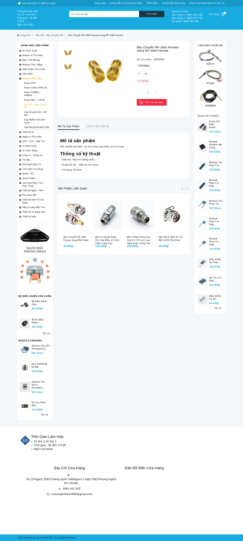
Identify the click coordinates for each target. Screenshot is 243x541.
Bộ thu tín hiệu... (215, 279)
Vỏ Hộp (26, 160)
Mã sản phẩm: (144, 59)
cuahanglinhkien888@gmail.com (71, 494)
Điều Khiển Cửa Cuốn (33, 69)
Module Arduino (30, 340)
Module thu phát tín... (216, 164)
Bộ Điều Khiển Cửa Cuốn (34, 296)
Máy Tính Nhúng (31, 60)
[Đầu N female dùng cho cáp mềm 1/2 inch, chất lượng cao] (108, 215)
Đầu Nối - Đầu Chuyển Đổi (35, 106)
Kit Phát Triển (29, 50)
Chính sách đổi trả (97, 126)
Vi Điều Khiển (29, 146)
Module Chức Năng (32, 64)
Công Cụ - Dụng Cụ (32, 155)
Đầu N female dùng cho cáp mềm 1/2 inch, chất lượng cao (107, 240)
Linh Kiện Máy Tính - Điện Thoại (33, 184)
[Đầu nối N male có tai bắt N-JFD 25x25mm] (171, 215)
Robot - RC (28, 173)
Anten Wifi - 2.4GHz (34, 100)
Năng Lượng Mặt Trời (33, 207)
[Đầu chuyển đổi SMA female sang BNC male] (76, 215)
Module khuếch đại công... (215, 144)
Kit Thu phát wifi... (39, 404)
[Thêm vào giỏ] (74, 230)
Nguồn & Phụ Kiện (32, 136)
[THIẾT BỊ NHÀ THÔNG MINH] (34, 256)
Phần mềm (152, 3)
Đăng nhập (100, 3)
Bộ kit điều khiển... (38, 321)
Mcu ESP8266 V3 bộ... (40, 365)
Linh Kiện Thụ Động (32, 169)
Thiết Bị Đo (28, 132)
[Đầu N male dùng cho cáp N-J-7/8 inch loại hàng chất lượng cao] (139, 215)
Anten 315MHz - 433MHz (32, 94)
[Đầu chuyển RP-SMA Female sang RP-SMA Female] (105, 70)
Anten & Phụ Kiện (32, 78)
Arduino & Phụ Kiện (32, 55)
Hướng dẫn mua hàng (173, 3)
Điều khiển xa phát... (215, 261)
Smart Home (29, 178)
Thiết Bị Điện (29, 216)
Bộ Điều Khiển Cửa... (39, 303)
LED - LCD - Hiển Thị (33, 141)
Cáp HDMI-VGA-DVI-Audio (35, 121)
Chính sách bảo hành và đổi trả (206, 3)
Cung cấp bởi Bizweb (64, 538)
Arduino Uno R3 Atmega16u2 (41, 347)
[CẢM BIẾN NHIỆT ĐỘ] (210, 76)
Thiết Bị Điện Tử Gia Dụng (33, 201)
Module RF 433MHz (208, 116)
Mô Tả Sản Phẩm (69, 126)
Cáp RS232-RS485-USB (36, 127)
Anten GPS (30, 83)
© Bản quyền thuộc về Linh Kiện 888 (35, 538)
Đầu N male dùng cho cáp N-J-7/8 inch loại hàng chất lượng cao (138, 240)
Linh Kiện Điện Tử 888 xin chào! (39, 3)
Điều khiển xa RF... (215, 297)
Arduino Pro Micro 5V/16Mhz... (38, 384)
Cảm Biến (27, 74)
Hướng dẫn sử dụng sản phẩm (126, 3)
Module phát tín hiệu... (214, 183)
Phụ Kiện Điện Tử (31, 164)
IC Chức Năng (29, 150)
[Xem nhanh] (80, 230)
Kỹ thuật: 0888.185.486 (185, 21)
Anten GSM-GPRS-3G (35, 87)
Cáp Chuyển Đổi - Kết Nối (35, 113)
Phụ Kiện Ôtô (29, 195)
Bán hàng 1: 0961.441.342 (187, 14)
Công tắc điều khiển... (214, 124)
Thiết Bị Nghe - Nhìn (33, 190)
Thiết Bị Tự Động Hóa (33, 212)
